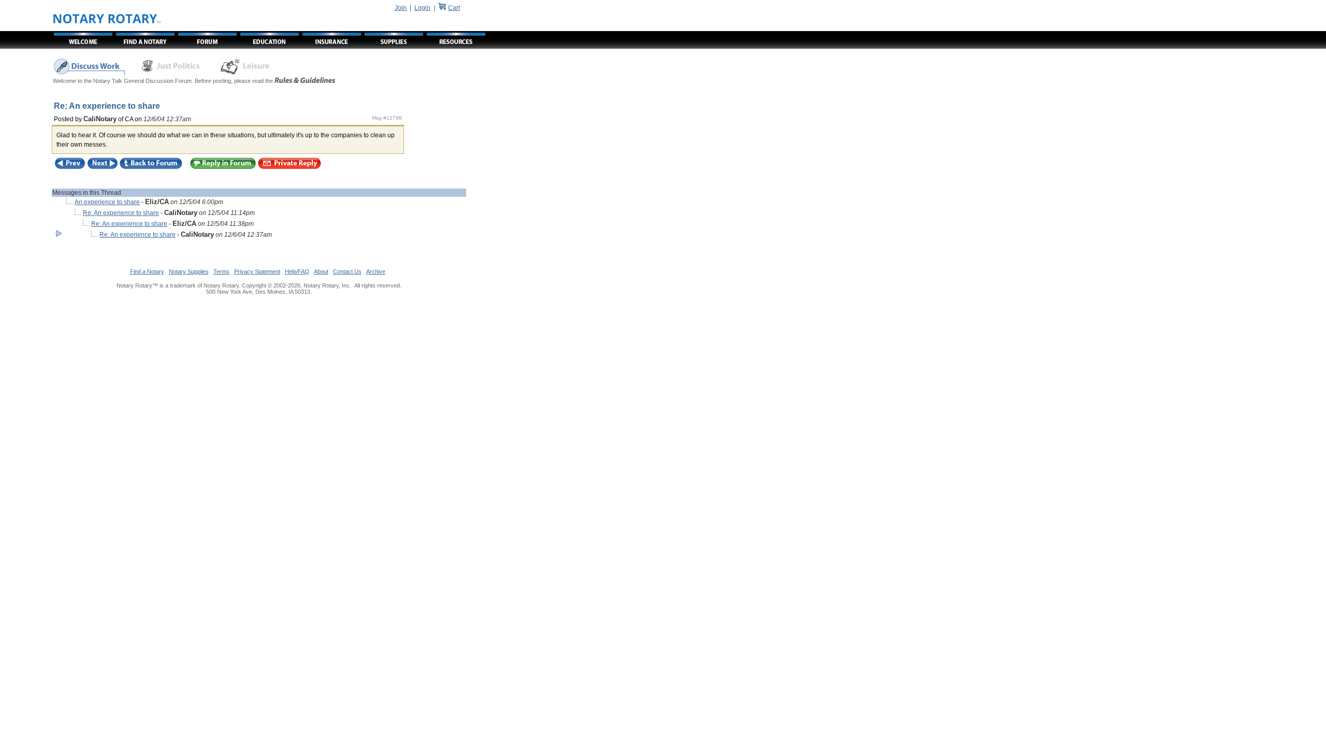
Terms (221, 271)
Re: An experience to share (121, 213)
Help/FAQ (297, 271)
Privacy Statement (257, 271)
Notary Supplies (189, 271)
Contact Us (347, 271)
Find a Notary (147, 271)
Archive (375, 271)
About (321, 271)
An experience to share (107, 202)
